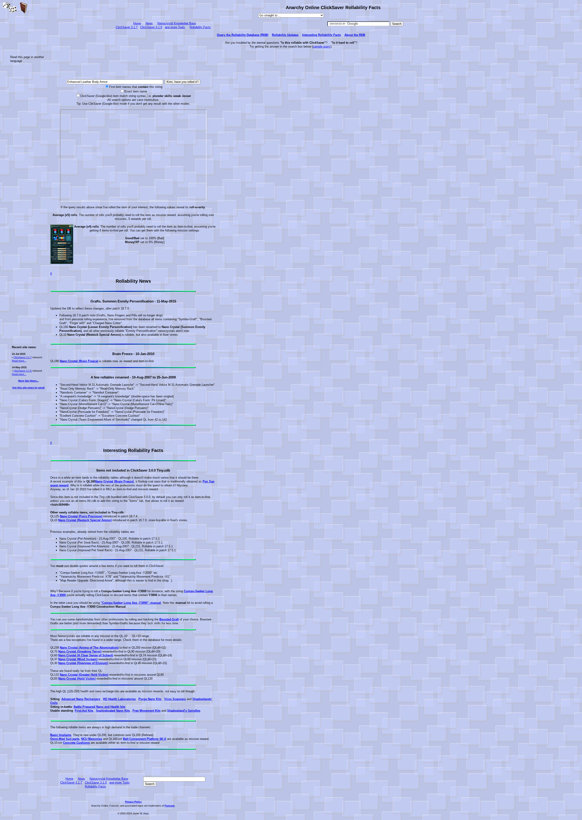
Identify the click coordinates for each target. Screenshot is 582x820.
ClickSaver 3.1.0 (151, 27)
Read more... (19, 360)
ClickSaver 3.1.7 (127, 27)
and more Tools (175, 27)
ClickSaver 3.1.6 (22, 370)
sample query (322, 46)
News (149, 23)
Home (137, 23)
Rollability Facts (200, 27)
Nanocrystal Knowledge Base (176, 23)
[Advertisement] (28, 135)
